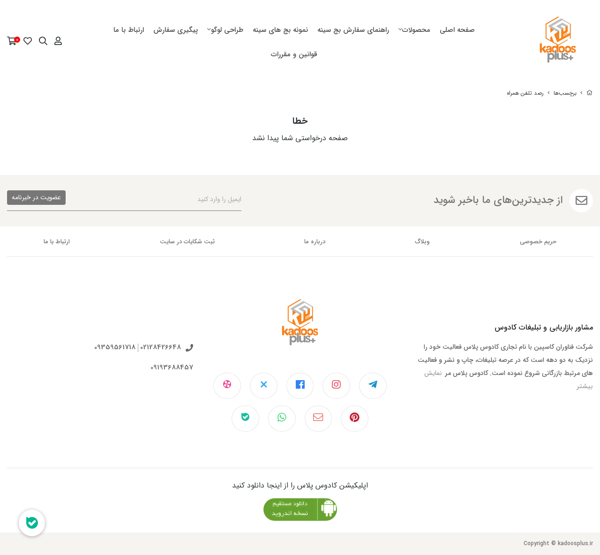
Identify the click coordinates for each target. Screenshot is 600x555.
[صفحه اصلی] (589, 93)
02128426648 (160, 347)
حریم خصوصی (538, 242)
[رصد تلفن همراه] (300, 329)
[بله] (245, 418)
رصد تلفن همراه (525, 93)
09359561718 (114, 347)
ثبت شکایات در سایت (187, 242)
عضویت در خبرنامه (36, 197)
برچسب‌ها (565, 93)
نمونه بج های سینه (280, 30)
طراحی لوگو (227, 30)
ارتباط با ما (128, 30)
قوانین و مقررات (294, 54)
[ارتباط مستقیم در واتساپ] (282, 418)
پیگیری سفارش (175, 30)
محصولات (416, 30)
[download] (300, 509)
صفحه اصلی (457, 30)
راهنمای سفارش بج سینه (353, 30)
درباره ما (314, 242)
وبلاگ (422, 242)
